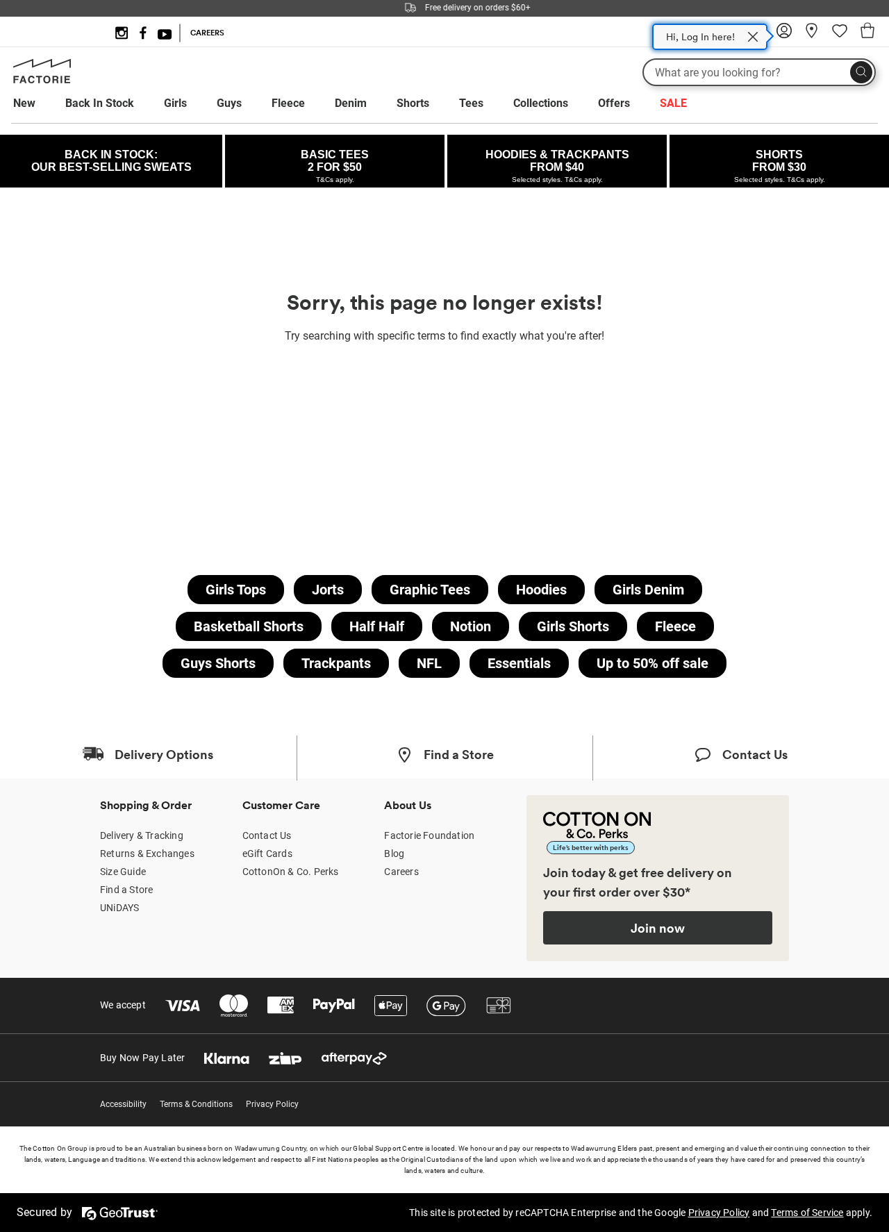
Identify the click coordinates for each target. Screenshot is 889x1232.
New (24, 103)
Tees (471, 103)
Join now (658, 927)
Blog (394, 853)
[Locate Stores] (812, 35)
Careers (401, 871)
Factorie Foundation (429, 835)
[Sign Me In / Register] (784, 35)
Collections (540, 103)
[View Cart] (867, 32)
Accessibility (123, 1104)
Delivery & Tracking (141, 835)
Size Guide (123, 871)
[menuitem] (37, 103)
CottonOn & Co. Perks (290, 871)
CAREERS (207, 32)
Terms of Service (807, 1212)
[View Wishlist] (839, 35)
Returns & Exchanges (147, 853)
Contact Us (267, 835)
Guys (229, 103)
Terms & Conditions (196, 1104)
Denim (351, 103)
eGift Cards (267, 853)
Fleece (288, 103)
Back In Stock (99, 103)
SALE (673, 103)
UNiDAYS (119, 907)
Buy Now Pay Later (142, 1057)
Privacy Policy (272, 1104)
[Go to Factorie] (42, 80)
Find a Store (126, 889)
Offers (614, 103)
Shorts (413, 103)
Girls (175, 103)
